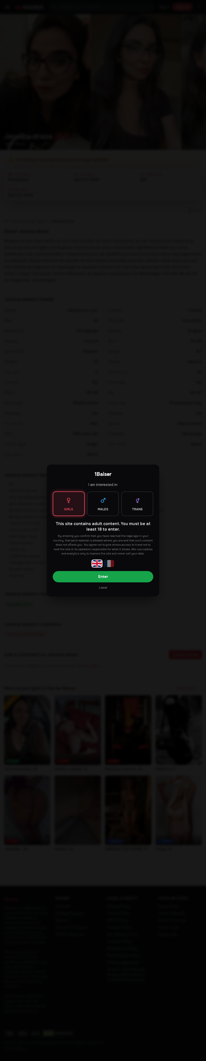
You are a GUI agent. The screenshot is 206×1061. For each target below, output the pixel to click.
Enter (103, 576)
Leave (103, 588)
